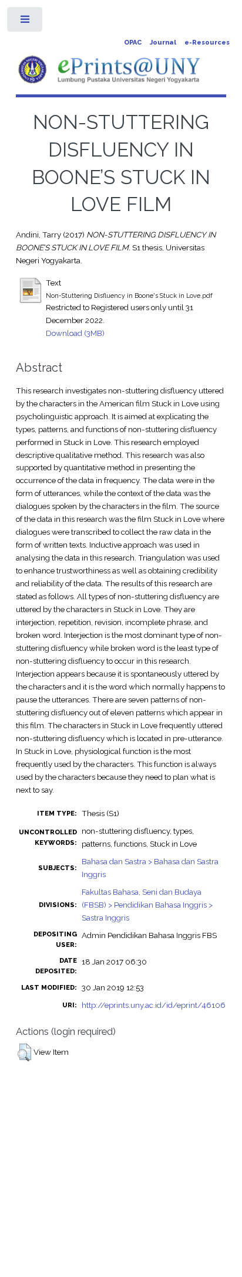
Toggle (25, 22)
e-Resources (207, 42)
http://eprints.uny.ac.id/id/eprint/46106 (154, 1005)
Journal (163, 42)
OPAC (133, 42)
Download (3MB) (75, 333)
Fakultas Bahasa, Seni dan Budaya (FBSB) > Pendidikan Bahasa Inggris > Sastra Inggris (147, 904)
